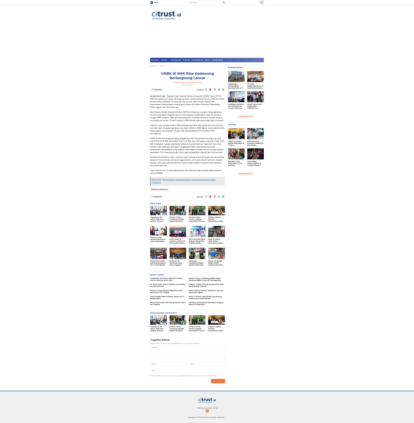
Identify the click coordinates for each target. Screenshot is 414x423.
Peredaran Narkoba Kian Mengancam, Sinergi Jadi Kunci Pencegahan (236, 106)
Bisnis (207, 60)
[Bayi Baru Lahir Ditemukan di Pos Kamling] (236, 153)
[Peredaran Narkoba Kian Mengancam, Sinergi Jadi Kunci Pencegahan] (236, 96)
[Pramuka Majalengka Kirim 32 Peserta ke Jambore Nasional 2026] (255, 76)
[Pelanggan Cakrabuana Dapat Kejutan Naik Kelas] (197, 253)
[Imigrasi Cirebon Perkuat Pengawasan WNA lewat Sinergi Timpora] (216, 210)
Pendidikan (191, 82)
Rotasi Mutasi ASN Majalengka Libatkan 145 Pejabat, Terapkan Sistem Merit (254, 106)
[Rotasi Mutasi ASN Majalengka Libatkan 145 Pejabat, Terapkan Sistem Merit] (255, 96)
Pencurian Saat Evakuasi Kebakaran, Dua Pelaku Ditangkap (255, 143)
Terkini (199, 82)
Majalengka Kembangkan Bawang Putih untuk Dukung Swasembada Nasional (236, 86)
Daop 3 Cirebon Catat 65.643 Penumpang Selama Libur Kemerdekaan (216, 241)
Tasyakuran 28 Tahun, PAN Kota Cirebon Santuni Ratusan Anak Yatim (158, 219)
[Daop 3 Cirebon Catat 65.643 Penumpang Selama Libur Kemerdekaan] (216, 231)
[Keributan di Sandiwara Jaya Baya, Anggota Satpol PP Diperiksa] (177, 253)
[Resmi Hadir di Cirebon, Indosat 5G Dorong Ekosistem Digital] (177, 231)
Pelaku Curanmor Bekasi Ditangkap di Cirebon (236, 143)
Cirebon (183, 82)
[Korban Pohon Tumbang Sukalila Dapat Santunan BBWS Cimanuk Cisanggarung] (177, 210)
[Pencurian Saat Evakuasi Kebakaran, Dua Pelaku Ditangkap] (255, 133)
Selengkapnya (245, 116)
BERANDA (155, 60)
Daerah (164, 60)
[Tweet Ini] (210, 89)
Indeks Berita (217, 60)
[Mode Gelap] (262, 2)
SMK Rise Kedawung (159, 189)
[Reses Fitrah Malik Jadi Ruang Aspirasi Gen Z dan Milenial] (158, 253)
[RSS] (207, 411)
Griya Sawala (176, 60)
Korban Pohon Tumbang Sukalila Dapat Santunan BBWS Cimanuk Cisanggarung (176, 219)
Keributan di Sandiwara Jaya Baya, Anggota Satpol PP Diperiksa (177, 263)
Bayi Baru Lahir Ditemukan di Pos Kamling (235, 163)
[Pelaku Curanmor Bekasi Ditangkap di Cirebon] (236, 133)
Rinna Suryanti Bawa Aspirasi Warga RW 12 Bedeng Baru (197, 241)
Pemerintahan (197, 60)
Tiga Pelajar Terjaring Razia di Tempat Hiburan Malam (254, 163)
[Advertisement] (207, 42)
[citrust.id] (166, 15)
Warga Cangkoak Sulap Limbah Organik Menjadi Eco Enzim (216, 263)
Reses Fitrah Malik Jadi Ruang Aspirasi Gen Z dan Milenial (158, 263)
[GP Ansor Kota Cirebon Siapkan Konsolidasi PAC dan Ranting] (197, 210)
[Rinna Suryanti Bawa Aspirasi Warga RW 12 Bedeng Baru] (197, 231)
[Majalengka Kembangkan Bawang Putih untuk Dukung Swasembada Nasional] (236, 76)
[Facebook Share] (206, 89)
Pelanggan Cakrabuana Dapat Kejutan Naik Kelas (196, 263)
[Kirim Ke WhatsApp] (223, 89)
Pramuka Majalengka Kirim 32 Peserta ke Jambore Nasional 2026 (255, 86)
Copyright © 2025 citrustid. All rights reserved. (206, 417)
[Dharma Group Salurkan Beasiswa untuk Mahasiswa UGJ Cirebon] (158, 230)
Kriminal (186, 60)
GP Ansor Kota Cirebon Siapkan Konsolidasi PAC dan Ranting (197, 219)
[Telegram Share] (219, 89)
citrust (175, 82)
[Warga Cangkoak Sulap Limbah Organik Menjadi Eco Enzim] (216, 253)
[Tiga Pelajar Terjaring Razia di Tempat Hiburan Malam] (255, 153)
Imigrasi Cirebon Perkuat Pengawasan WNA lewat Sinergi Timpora (215, 219)
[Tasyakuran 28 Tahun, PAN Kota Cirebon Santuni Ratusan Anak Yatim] (158, 210)
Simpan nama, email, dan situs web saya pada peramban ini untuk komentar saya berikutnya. (184, 376)
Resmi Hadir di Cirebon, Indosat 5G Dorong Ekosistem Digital (177, 241)
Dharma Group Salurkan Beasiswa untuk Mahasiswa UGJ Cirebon (157, 239)
